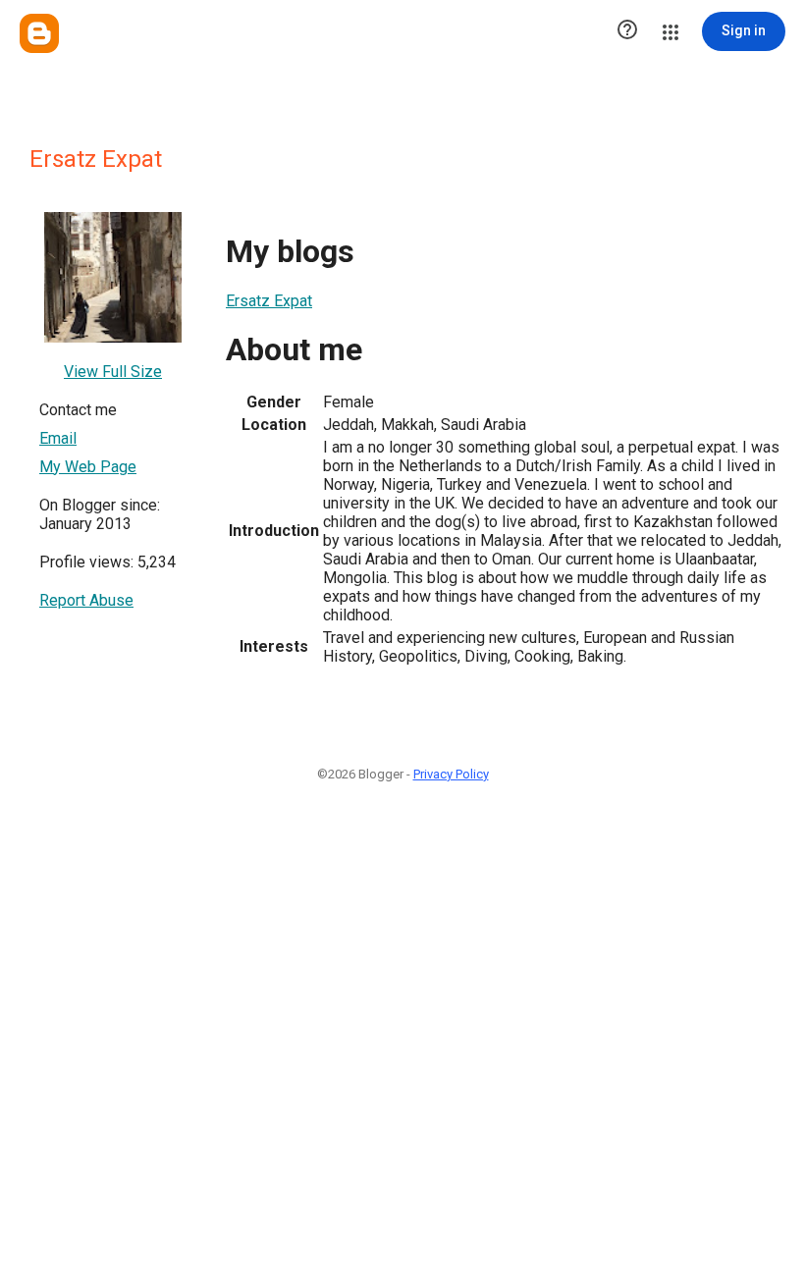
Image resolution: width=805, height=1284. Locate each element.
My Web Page (87, 466)
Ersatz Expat (269, 301)
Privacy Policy (451, 774)
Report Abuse (86, 600)
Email (58, 438)
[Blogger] (39, 33)
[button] (627, 31)
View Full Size (113, 371)
